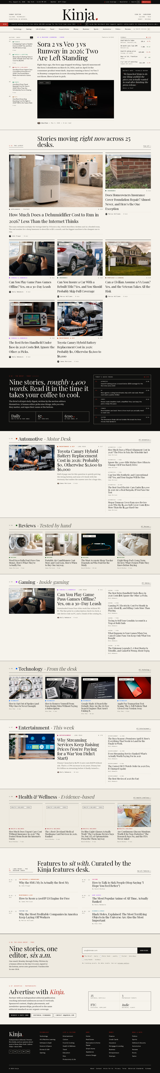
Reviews (128, 29)
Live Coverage (111, 2)
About (92, 1068)
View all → (147, 146)
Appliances (90, 1052)
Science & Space (46, 1046)
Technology (44, 1036)
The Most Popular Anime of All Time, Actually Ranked (120, 899)
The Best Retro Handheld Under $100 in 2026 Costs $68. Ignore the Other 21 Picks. (32, 347)
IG (15, 1051)
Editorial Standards (136, 1068)
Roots (134, 1053)
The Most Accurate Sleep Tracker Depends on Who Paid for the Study (97, 563)
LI (19, 1051)
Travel (65, 1049)
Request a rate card (19, 1015)
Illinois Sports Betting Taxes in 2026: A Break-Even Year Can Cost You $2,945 (23, 59)
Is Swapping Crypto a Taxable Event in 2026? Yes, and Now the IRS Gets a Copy (22, 46)
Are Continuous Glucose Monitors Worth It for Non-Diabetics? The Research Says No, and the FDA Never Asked (133, 835)
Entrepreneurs (114, 1053)
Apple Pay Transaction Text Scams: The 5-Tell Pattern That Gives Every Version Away (132, 706)
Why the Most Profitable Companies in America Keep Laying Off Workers (48, 915)
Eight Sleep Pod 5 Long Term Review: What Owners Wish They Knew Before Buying (133, 563)
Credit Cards (113, 1039)
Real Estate (90, 1039)
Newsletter (124, 2)
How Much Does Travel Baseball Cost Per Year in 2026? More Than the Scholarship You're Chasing (22, 87)
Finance (112, 1036)
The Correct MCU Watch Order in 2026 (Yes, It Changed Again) (129, 767)
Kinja (80, 14)
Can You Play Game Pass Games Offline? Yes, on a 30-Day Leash (79, 598)
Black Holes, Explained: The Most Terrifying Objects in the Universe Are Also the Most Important (119, 917)
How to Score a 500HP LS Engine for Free (44, 898)
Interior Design (91, 1055)
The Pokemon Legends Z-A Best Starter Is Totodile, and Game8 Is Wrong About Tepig (128, 649)
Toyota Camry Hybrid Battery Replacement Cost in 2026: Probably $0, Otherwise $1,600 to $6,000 (79, 460)
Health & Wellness (69, 1046)
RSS (28, 1051)
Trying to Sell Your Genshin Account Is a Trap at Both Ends (127, 622)
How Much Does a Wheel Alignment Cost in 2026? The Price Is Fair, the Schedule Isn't (129, 451)
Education (66, 1053)
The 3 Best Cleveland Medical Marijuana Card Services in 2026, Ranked (61, 834)
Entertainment (68, 1036)
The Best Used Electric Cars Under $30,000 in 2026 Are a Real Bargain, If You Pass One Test (129, 490)
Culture (65, 1039)
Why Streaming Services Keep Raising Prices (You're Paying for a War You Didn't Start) (78, 749)
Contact (99, 1068)
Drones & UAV (45, 1049)
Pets (64, 1056)
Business (112, 1049)
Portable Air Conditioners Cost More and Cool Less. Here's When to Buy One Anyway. (61, 563)
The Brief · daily (91, 956)
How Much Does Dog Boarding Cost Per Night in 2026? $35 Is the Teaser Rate (22, 101)
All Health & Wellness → (142, 797)
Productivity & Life (69, 1059)
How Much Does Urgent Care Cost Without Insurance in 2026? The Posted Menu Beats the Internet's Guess (22, 72)
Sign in (138, 14)
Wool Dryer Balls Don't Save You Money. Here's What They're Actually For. (24, 563)
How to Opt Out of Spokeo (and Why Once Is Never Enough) (24, 704)
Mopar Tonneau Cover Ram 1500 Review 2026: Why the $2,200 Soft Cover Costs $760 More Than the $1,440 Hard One (128, 505)
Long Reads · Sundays (92, 959)
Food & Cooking (68, 1043)
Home (88, 1036)
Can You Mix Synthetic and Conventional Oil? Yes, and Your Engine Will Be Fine (128, 476)
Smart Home (90, 1049)
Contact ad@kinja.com (65, 1015)
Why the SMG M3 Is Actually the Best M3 (44, 882)
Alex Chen (44, 123)
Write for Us (108, 1068)
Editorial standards (42, 1015)
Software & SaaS (45, 1043)
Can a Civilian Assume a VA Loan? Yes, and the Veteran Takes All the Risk (127, 286)
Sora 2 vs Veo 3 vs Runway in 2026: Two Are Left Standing (67, 50)
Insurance (112, 1043)
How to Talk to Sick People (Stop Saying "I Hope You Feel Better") (118, 884)
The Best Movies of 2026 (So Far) (123, 778)
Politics (134, 1036)
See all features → (144, 871)
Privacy (118, 1068)
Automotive (136, 1046)
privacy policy (123, 963)
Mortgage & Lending (116, 1046)
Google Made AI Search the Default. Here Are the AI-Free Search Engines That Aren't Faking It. (95, 707)
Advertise (146, 2)
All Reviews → (146, 526)
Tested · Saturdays (129, 956)
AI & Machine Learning (47, 1039)
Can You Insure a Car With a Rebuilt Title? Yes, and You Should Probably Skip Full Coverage (79, 286)
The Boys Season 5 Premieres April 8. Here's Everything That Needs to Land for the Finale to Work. (129, 741)
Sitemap (148, 1068)
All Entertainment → (143, 728)
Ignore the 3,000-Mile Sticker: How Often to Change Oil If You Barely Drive (129, 463)
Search (135, 2)
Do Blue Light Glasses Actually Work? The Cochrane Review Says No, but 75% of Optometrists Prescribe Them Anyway (97, 835)
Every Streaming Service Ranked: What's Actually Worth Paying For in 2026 (127, 755)
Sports (134, 1039)
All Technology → (145, 669)
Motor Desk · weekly (110, 956)
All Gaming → (146, 583)
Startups (112, 1056)
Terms (124, 1068)
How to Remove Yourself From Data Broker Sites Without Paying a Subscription (61, 706)
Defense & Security (139, 1043)
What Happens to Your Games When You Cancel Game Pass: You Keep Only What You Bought (129, 636)
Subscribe (147, 14)
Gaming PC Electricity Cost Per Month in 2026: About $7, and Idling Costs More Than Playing (129, 608)
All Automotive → (145, 440)
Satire (134, 1056)
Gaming (42, 1053)
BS (24, 1051)
